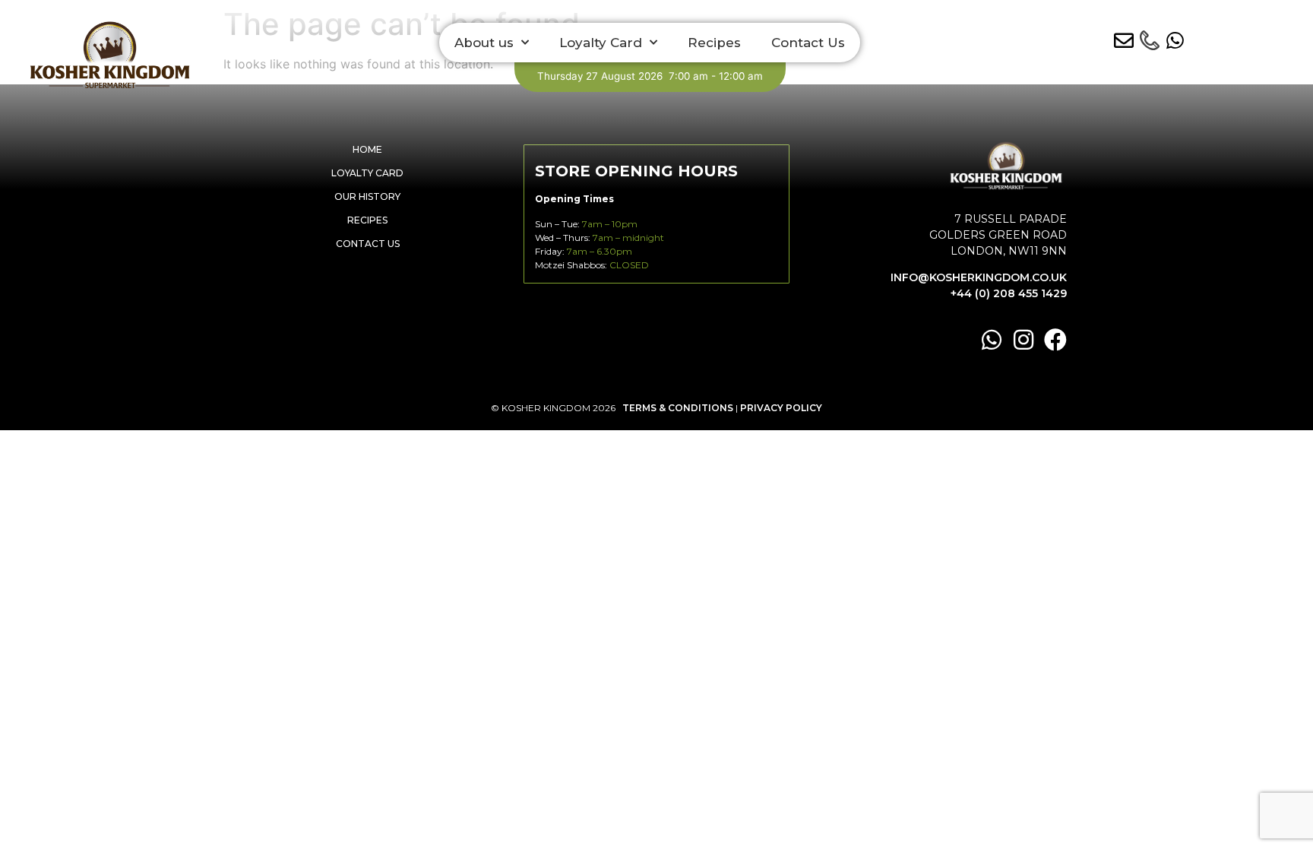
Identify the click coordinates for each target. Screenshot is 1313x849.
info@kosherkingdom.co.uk (979, 277)
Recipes (714, 42)
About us (484, 42)
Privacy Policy (781, 407)
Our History (367, 196)
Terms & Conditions (677, 407)
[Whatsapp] (991, 339)
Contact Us (808, 42)
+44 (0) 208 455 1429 (1009, 293)
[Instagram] (1023, 339)
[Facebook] (1055, 339)
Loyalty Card (600, 42)
